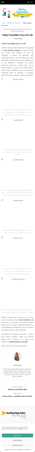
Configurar (17, 445)
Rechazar (17, 440)
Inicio (3, 23)
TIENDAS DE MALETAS (14, 23)
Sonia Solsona (18, 38)
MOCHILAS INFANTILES (24, 29)
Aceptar (17, 435)
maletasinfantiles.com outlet (19, 341)
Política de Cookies (8, 449)
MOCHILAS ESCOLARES (10, 29)
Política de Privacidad (18, 449)
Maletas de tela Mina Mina (17, 388)
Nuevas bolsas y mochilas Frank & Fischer (17, 395)
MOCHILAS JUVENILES (17, 31)
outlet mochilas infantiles (12, 50)
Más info (26, 428)
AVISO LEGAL (27, 449)
